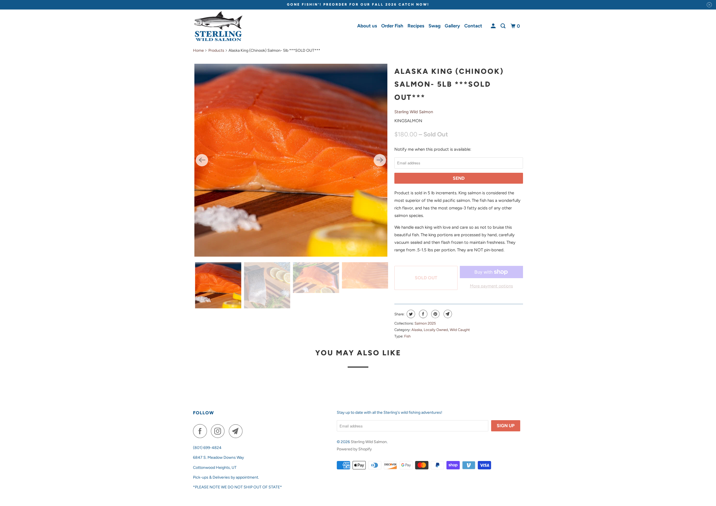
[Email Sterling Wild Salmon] (237, 431)
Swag (434, 26)
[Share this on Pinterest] (435, 314)
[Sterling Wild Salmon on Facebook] (201, 431)
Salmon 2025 (425, 323)
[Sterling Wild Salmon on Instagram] (219, 431)
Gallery (452, 26)
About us (367, 26)
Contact (473, 26)
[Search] (503, 26)
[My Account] (494, 26)
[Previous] (202, 160)
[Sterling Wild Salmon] (218, 26)
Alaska (416, 330)
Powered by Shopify (354, 449)
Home (198, 50)
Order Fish (392, 26)
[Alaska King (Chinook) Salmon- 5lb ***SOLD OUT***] (290, 160)
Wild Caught (460, 330)
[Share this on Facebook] (422, 314)
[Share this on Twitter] (410, 314)
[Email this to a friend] (447, 314)
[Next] (380, 160)
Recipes (416, 26)
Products (216, 50)
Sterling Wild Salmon (413, 111)
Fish (407, 336)
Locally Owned (436, 330)
